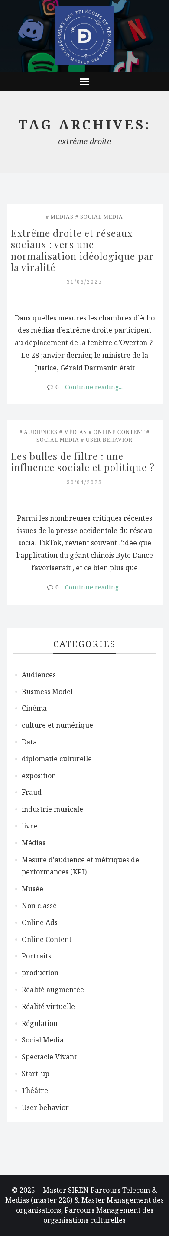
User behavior (109, 440)
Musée (32, 888)
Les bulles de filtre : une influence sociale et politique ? (83, 462)
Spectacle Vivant (49, 1056)
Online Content (119, 432)
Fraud (32, 792)
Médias (62, 217)
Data (29, 742)
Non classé (39, 905)
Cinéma (34, 708)
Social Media (101, 217)
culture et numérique (57, 725)
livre (29, 826)
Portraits (36, 956)
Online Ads (40, 922)
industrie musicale (52, 809)
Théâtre (35, 1090)
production (40, 972)
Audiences (41, 432)
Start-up (35, 1073)
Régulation (40, 1023)
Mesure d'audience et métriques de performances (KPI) (80, 866)
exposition (39, 775)
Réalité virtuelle (48, 1006)
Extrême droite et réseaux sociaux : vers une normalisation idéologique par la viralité (83, 250)
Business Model (47, 691)
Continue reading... (94, 387)
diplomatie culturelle (57, 759)
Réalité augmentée (53, 989)
